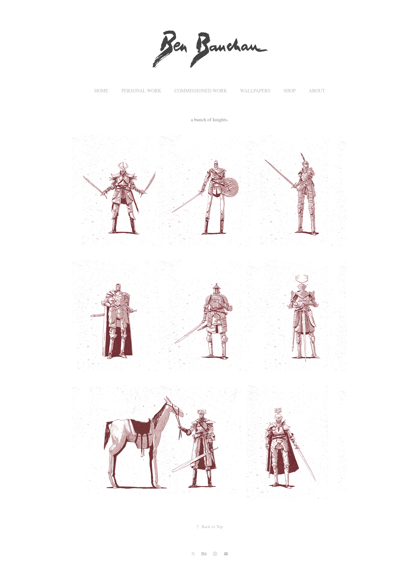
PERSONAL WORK (141, 90)
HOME (101, 90)
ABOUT (317, 90)
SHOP (289, 90)
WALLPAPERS (255, 90)
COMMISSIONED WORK (200, 90)
